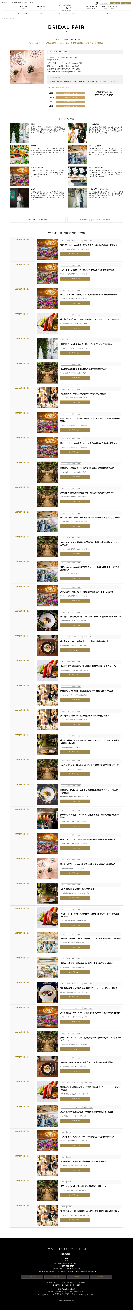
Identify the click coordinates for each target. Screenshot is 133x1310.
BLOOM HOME (5, 18)
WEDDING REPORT (91, 7)
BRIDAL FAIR (23, 7)
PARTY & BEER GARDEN (109, 7)
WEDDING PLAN (41, 7)
